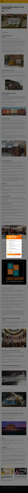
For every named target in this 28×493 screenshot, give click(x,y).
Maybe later (14, 256)
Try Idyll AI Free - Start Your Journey (14, 254)
